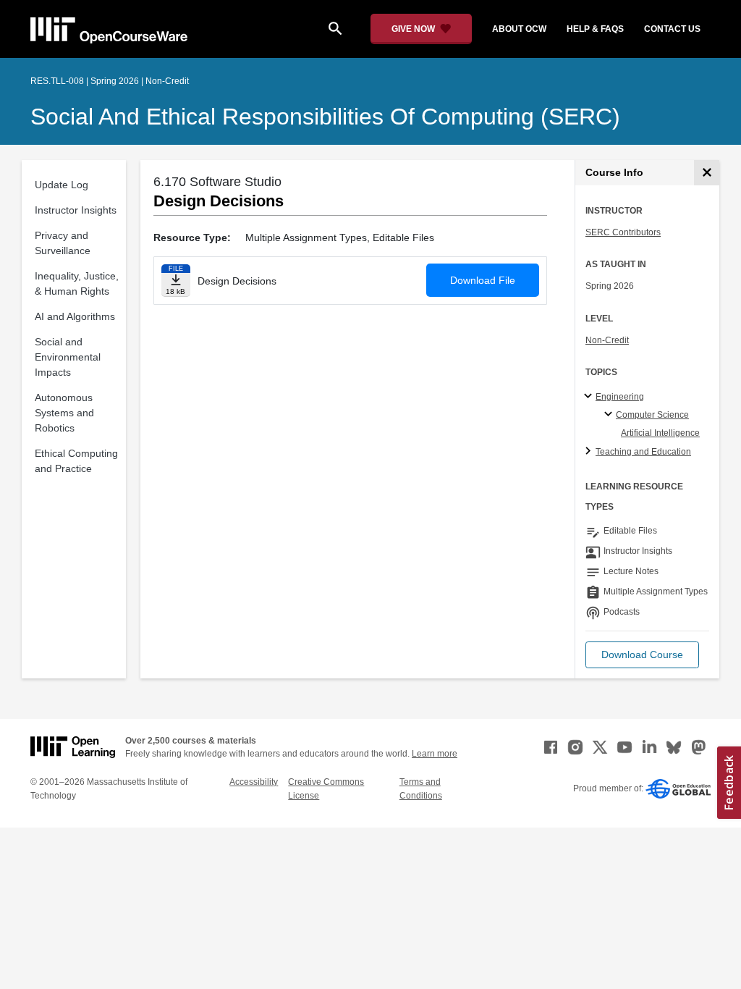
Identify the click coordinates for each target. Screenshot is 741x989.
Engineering (620, 397)
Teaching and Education (643, 452)
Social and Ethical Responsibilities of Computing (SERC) (325, 117)
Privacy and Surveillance (62, 243)
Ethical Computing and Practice (76, 460)
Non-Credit (607, 340)
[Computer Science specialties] (610, 414)
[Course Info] (706, 172)
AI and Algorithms (75, 316)
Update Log (61, 184)
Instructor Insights (76, 210)
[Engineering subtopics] (590, 396)
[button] (642, 654)
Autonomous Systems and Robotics (64, 413)
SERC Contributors (623, 232)
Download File (482, 280)
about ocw (519, 29)
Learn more (434, 754)
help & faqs (595, 29)
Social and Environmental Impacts (68, 357)
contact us (672, 29)
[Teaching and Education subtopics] (590, 451)
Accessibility (253, 782)
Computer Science (652, 415)
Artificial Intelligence (660, 433)
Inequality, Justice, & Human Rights (77, 283)
